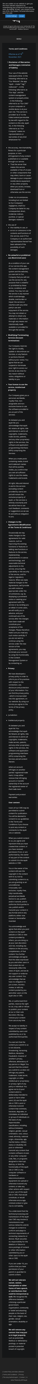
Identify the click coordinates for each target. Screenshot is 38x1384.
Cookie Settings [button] (11, 16)
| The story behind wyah (10, 1377)
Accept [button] (22, 16)
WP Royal (24, 1380)
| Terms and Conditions (9, 1374)
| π (26, 1377)
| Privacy (21, 1374)
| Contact (22, 1377)
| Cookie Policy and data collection (13, 1372)
